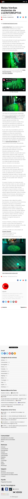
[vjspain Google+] (8, 301)
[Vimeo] (7, 353)
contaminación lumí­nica (10, 116)
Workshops (3, 386)
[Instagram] (12, 353)
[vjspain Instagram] (14, 301)
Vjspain (2, 384)
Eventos (2, 366)
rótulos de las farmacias (11, 141)
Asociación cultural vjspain (7, 473)
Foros (2, 441)
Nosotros (3, 471)
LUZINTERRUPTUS (7, 27)
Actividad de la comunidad (7, 438)
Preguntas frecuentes (6, 482)
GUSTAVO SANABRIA (7, 73)
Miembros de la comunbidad (8, 439)
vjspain (4, 291)
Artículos (4, 17)
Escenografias (4, 364)
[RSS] (15, 353)
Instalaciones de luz (12, 276)
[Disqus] (14, 328)
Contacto (3, 476)
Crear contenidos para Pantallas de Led (17, 416)
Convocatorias (4, 362)
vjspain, (5, 15)
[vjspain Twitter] (6, 301)
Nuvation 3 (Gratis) (5, 392)
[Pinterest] (10, 353)
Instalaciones (10, 17)
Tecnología (3, 380)
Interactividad (4, 373)
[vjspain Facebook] (3, 301)
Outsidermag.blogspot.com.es (10, 23)
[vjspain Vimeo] (11, 301)
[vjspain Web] (16, 301)
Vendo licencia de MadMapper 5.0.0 (8, 402)
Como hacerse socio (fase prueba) (9, 474)
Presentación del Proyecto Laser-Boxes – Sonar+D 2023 (13, 395)
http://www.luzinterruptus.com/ (10, 273)
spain (2, 2)
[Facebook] (5, 353)
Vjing (2, 382)
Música (2, 378)
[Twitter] (2, 353)
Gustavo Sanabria (6, 231)
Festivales (3, 369)
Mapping (3, 375)
